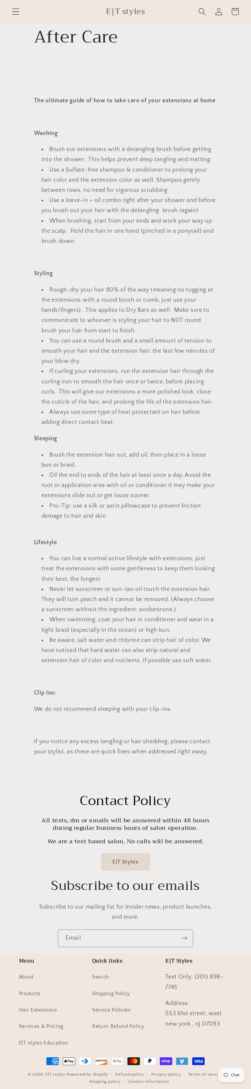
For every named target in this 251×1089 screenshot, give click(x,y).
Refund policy (129, 1074)
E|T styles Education (43, 1043)
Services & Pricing (41, 1026)
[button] (16, 11)
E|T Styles (125, 862)
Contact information (148, 1081)
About (26, 977)
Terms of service (205, 1074)
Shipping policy (105, 1081)
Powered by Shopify (88, 1074)
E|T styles (56, 1074)
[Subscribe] (184, 938)
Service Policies (111, 1010)
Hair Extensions (38, 1010)
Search (100, 977)
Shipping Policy (111, 994)
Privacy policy (166, 1074)
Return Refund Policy (118, 1026)
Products (30, 994)
